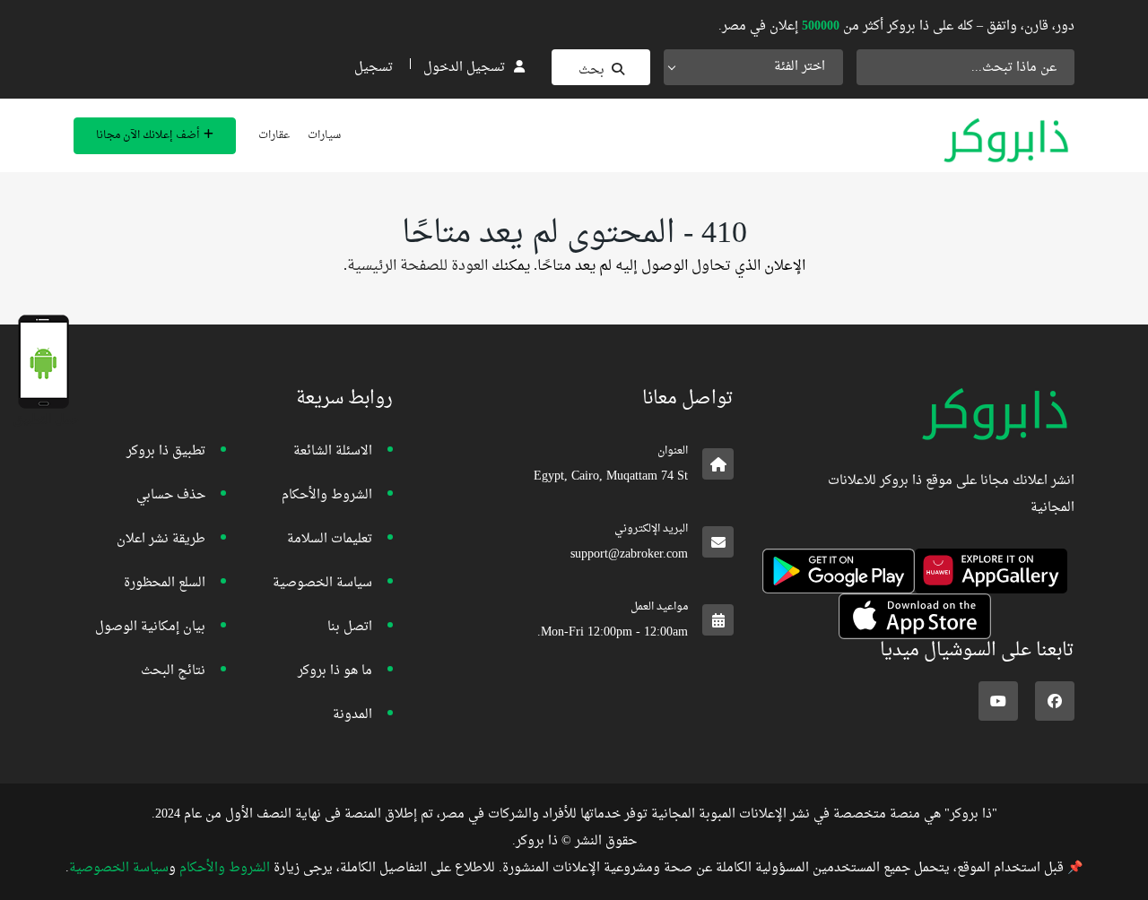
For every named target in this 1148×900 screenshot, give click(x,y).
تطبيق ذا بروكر (165, 451)
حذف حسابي (170, 495)
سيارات (324, 135)
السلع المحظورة (164, 583)
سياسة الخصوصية (322, 583)
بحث (591, 70)
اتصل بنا (349, 627)
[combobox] (753, 67)
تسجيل (373, 68)
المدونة (352, 715)
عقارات (274, 135)
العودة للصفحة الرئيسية (417, 266)
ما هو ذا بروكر (335, 671)
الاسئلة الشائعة (332, 451)
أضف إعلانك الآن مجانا (147, 135)
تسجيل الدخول (464, 68)
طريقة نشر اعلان (161, 539)
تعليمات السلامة (329, 539)
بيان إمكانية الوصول (150, 627)
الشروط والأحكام (327, 495)
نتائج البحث (173, 671)
